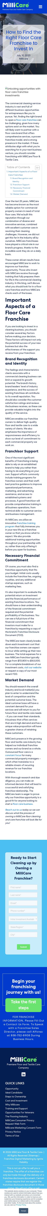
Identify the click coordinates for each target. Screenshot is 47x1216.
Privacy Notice (13, 1132)
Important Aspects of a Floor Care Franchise (22, 173)
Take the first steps (23, 1005)
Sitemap (33, 1156)
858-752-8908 (20, 1035)
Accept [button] (23, 1211)
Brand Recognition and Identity (22, 180)
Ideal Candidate (13, 1093)
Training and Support (16, 1109)
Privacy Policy (21, 1205)
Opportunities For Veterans (19, 1113)
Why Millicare (12, 1105)
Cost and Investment (16, 1101)
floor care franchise (26, 120)
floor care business (23, 804)
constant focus (13, 755)
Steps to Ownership (15, 1097)
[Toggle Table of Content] (36, 168)
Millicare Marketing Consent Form (23, 1128)
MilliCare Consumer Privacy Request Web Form (19, 1122)
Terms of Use (12, 1136)
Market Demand (20, 194)
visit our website (32, 668)
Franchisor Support (21, 185)
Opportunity (11, 1089)
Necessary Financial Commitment (21, 189)
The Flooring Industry (16, 1117)
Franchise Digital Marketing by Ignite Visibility (23, 1161)
